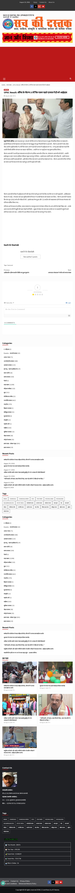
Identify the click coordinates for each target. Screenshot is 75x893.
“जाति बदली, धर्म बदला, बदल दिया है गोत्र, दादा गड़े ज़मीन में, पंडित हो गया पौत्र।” (24, 478)
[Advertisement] (37, 61)
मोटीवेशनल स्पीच (8, 396)
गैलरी (5, 381)
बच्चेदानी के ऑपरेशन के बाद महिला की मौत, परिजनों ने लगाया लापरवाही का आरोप (24, 459)
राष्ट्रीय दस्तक (29, 507)
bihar (5, 498)
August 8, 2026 (44, 722)
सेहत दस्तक (7, 435)
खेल (61, 503)
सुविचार (69, 507)
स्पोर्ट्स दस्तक (7, 439)
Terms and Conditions (9, 883)
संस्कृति (6, 420)
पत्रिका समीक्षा (7, 388)
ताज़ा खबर (6, 89)
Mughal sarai (49, 498)
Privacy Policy (25, 881)
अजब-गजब (7, 357)
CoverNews (46, 890)
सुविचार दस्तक (7, 432)
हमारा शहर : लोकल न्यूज (10, 443)
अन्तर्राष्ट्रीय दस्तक (9, 361)
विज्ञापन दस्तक (7, 408)
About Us (51, 2)
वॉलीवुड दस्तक (7, 412)
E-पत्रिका (6, 349)
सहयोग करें (6, 424)
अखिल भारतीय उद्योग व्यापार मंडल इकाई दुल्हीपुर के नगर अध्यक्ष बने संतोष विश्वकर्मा (24, 472)
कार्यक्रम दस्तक (48, 503)
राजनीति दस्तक (8, 400)
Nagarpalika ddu (9, 503)
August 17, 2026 (44, 688)
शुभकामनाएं (7, 416)
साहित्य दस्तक (62, 507)
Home (35, 2)
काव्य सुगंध (56, 503)
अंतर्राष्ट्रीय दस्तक (30, 503)
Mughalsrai (59, 498)
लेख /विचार (37, 507)
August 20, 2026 (8, 690)
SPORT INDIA (20, 503)
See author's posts (30, 257)
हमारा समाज (7, 447)
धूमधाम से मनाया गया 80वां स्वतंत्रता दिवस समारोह (16, 466)
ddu (33, 498)
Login (69, 303)
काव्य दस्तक (7, 377)
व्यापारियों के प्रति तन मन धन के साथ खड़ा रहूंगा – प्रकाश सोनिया (20, 652)
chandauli (13, 498)
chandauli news (24, 498)
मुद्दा (4, 392)
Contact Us (42, 2)
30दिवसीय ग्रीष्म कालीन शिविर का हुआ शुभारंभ (16, 271)
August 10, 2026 (8, 722)
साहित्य (5, 428)
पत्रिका (5, 507)
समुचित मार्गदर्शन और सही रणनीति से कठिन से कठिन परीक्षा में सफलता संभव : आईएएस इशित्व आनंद (28, 485)
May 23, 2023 (8, 96)
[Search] (70, 78)
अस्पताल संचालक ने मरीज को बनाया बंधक (59, 271)
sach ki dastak (27, 251)
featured (10, 265)
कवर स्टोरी (6, 373)
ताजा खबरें (67, 503)
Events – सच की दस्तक (10, 353)
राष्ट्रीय (6, 404)
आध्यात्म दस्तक (8, 365)
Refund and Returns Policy (27, 883)
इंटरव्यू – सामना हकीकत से (10, 369)
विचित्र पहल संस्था (45, 507)
